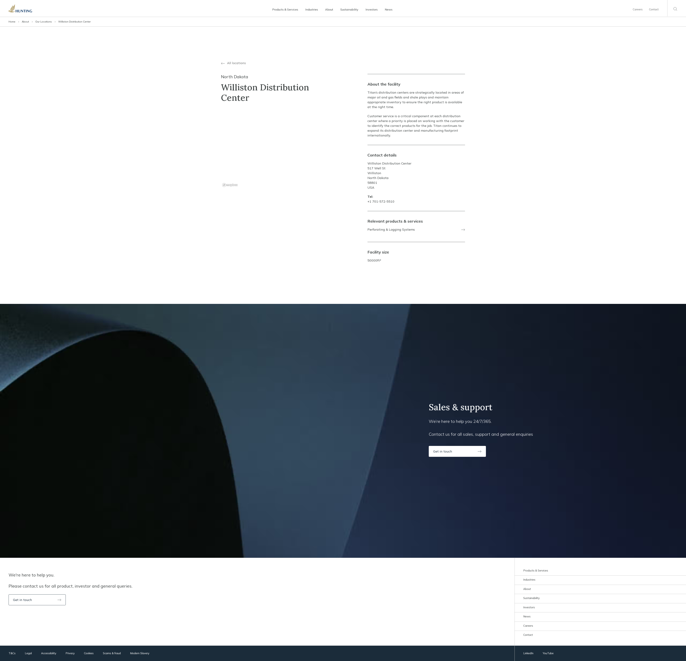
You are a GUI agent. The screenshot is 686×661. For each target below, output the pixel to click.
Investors (372, 9)
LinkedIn (528, 653)
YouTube (548, 653)
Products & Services (285, 9)
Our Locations (44, 21)
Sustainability (349, 9)
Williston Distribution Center (74, 21)
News (388, 9)
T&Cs (12, 653)
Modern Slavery (139, 653)
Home (12, 21)
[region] (270, 149)
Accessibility (48, 653)
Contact (654, 9)
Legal (28, 653)
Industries (311, 9)
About (329, 9)
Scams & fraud (112, 653)
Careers (638, 9)
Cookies (89, 653)
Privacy (70, 653)
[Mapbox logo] (230, 185)
